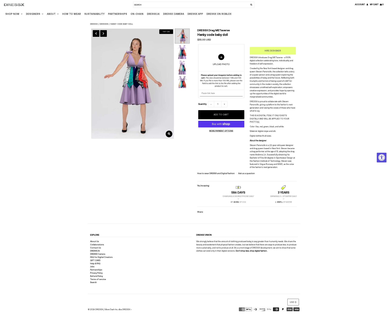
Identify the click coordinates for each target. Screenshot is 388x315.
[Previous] (96, 33)
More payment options (221, 131)
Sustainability (94, 14)
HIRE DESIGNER (273, 51)
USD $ (293, 302)
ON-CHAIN (137, 14)
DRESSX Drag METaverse (213, 30)
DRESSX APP (195, 14)
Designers (33, 14)
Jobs (92, 266)
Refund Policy (96, 276)
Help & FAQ (95, 263)
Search (93, 282)
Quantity (202, 104)
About (51, 14)
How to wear (71, 14)
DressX (94, 24)
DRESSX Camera (173, 14)
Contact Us (95, 248)
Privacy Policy (96, 273)
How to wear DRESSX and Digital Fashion (216, 173)
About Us (94, 241)
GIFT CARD (95, 260)
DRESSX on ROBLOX (219, 14)
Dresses (104, 24)
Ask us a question (246, 173)
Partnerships (117, 14)
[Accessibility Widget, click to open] (381, 157)
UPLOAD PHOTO (221, 70)
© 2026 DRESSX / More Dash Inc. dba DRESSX (109, 309)
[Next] (103, 33)
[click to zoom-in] (169, 134)
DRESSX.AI (153, 14)
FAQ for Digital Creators (101, 257)
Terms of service (98, 279)
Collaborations (97, 244)
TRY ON (166, 32)
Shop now (12, 14)
